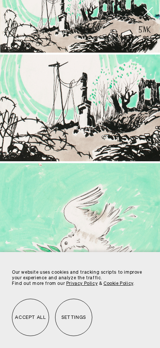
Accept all (30, 317)
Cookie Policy (118, 284)
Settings (73, 317)
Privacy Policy (81, 284)
